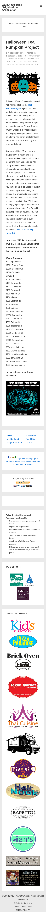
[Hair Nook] (23, 799)
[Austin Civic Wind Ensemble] (29, 586)
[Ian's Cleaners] (23, 851)
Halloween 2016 (26, 62)
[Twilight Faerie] (23, 885)
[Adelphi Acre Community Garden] (16, 586)
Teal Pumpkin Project (28, 65)
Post (38, 56)
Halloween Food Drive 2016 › (31, 439)
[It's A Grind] (23, 778)
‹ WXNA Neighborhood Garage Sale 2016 (14, 439)
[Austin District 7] (23, 599)
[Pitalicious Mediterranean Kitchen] (23, 755)
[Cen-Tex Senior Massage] (23, 865)
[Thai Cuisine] (23, 728)
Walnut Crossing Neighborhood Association (12, 7)
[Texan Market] (23, 698)
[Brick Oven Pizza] (23, 671)
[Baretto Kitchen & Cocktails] (23, 822)
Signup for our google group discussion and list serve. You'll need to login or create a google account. (23, 461)
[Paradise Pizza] (23, 648)
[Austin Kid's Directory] (23, 633)
